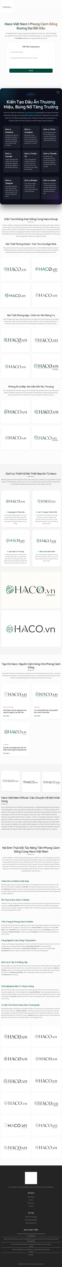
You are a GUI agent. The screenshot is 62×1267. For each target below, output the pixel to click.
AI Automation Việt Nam (29, 948)
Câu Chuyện (31, 1197)
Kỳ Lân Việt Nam (35, 992)
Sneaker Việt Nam (14, 932)
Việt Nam (23, 887)
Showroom (31, 1203)
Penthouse (6, 974)
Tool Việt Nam (31, 1236)
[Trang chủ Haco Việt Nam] (7, 7)
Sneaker (35, 932)
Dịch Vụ (31, 1200)
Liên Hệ (31, 1206)
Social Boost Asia (31, 113)
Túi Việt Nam (46, 930)
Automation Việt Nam (33, 946)
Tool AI (31, 1251)
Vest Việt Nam (37, 927)
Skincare (7, 889)
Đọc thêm (6, 716)
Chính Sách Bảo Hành (31, 1220)
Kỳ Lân (14, 996)
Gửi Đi (31, 70)
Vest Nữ (12, 930)
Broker (31, 1015)
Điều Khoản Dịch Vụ (31, 1223)
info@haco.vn (21, 38)
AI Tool (31, 1246)
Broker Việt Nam (22, 1011)
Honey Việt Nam (14, 905)
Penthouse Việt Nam (16, 972)
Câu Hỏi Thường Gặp (31, 1217)
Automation (6, 948)
